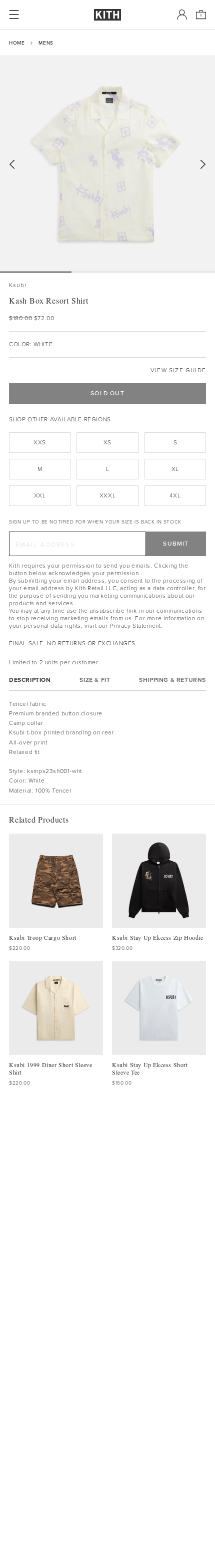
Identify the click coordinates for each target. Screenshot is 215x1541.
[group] (107, 164)
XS (108, 442)
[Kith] (107, 15)
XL (175, 468)
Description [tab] (30, 680)
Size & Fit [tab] (95, 680)
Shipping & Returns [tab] (172, 680)
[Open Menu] (14, 15)
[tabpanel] (107, 747)
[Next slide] (203, 164)
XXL (40, 495)
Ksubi (17, 285)
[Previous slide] (12, 164)
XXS (40, 442)
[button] (107, 272)
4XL (175, 495)
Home (16, 43)
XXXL (108, 495)
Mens (45, 43)
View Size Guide (178, 370)
